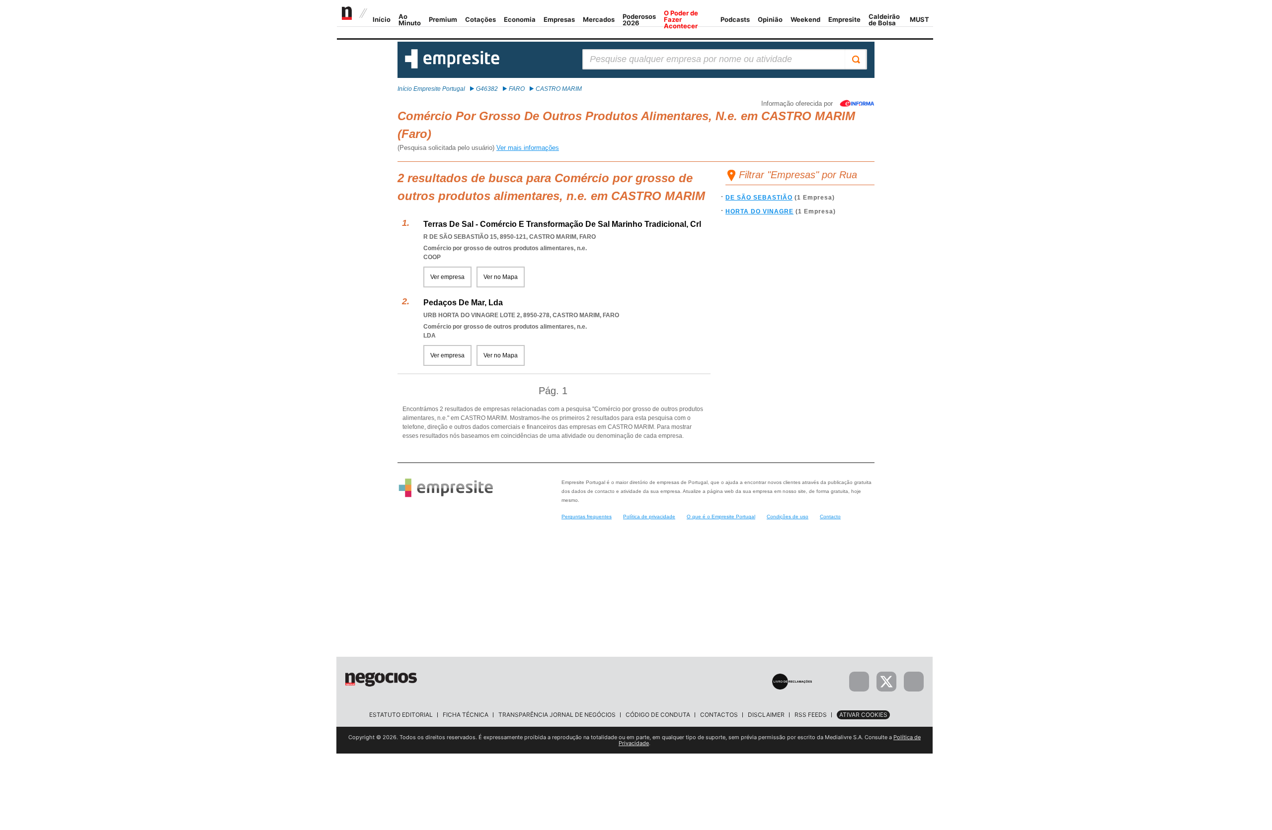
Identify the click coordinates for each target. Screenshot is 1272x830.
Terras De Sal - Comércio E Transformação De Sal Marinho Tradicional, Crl (562, 224)
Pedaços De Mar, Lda (463, 302)
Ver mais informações (527, 147)
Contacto (830, 516)
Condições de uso (787, 516)
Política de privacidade (649, 516)
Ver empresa (447, 277)
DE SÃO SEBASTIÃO (759, 197)
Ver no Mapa (500, 277)
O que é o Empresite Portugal (721, 516)
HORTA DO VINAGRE (759, 211)
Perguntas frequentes (586, 516)
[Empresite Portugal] (452, 66)
